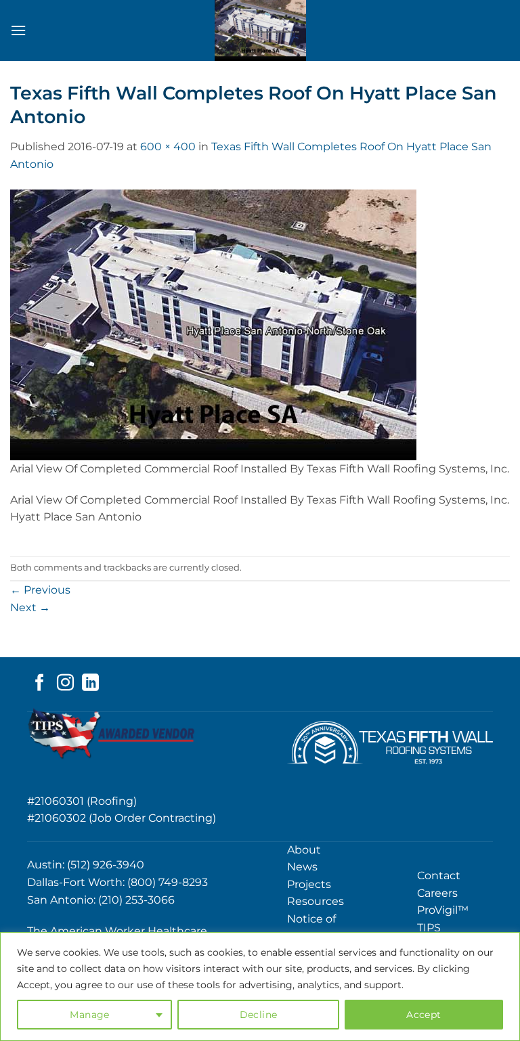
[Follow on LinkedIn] (90, 683)
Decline (259, 1015)
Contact (438, 875)
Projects (309, 884)
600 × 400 (168, 146)
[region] (260, 986)
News (302, 866)
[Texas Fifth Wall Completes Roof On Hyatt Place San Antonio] (213, 323)
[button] (18, 30)
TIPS (429, 927)
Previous (40, 589)
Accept (423, 1015)
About (304, 849)
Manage (90, 1015)
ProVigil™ (443, 910)
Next (30, 607)
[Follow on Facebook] (39, 683)
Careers (437, 893)
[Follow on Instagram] (65, 683)
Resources (315, 901)
